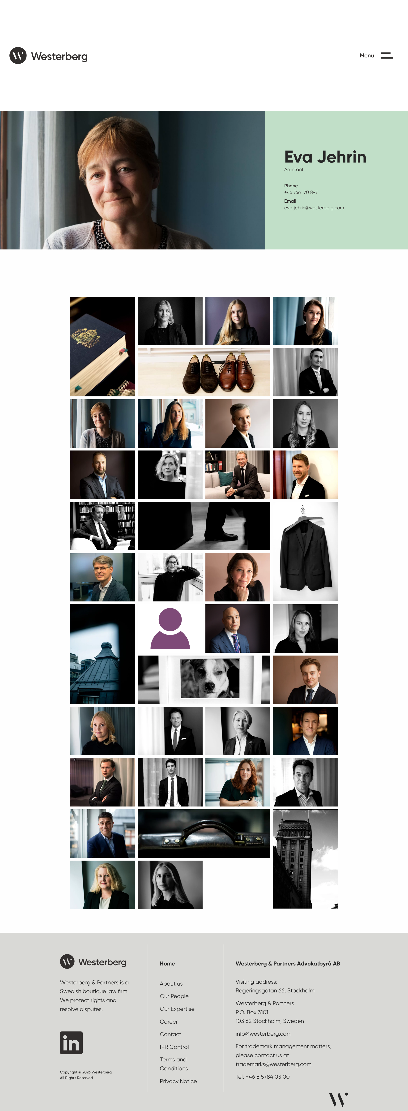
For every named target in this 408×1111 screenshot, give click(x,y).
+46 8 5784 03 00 (268, 1076)
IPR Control (174, 1047)
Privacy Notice (178, 1081)
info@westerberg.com (263, 1033)
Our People (174, 996)
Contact (170, 1034)
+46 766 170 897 (301, 192)
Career (169, 1021)
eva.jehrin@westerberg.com (314, 207)
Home (167, 963)
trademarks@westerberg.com (273, 1064)
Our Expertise (177, 1009)
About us (171, 983)
